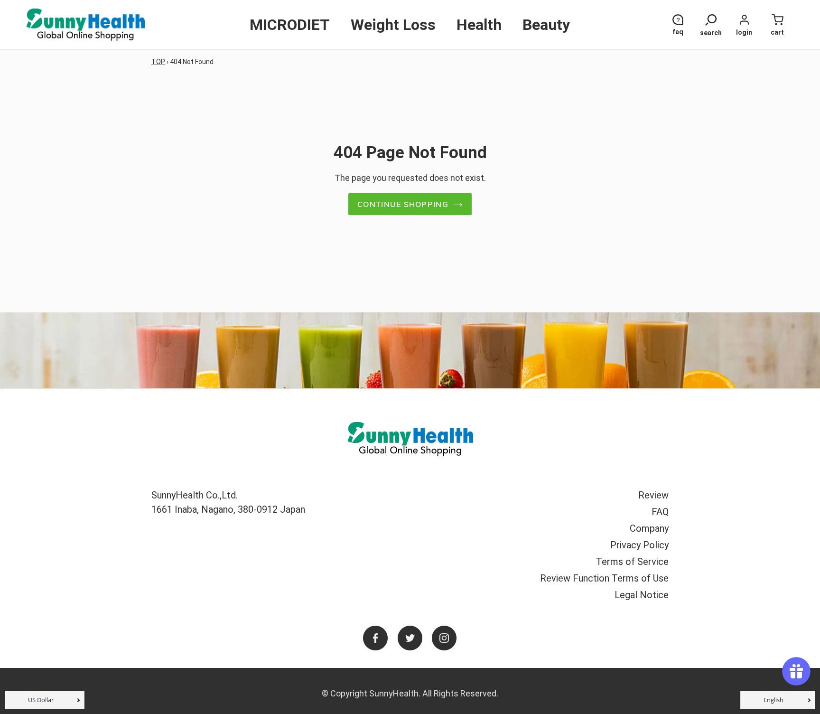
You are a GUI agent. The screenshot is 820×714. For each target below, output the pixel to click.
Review (653, 495)
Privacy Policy (639, 545)
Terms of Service (632, 561)
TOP (158, 62)
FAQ (660, 511)
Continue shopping (402, 204)
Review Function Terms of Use (604, 578)
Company (649, 528)
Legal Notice (642, 595)
